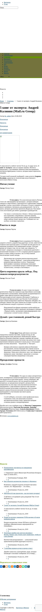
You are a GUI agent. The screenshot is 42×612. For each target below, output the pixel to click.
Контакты (7, 2)
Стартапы (7, 57)
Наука (6, 71)
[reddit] (20, 566)
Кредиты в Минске (22, 608)
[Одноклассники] (12, 566)
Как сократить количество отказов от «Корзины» (20, 481)
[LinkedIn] (26, 566)
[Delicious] (9, 566)
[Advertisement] (21, 30)
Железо (6, 73)
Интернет (7, 59)
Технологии (8, 61)
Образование (8, 55)
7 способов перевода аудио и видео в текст (18, 548)
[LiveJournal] (28, 566)
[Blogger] (6, 566)
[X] (4, 566)
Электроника (8, 62)
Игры (6, 66)
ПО (5, 64)
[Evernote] (23, 566)
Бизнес (6, 68)
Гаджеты (7, 69)
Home (2, 101)
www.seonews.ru (12, 416)
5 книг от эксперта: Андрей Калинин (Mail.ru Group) (21, 505)
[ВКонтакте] (1, 566)
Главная (6, 54)
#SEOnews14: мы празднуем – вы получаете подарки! (22, 493)
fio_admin (8, 116)
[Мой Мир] (15, 566)
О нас (6, 4)
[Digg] (17, 566)
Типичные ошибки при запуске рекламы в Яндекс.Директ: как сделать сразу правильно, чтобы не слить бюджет (22, 534)
